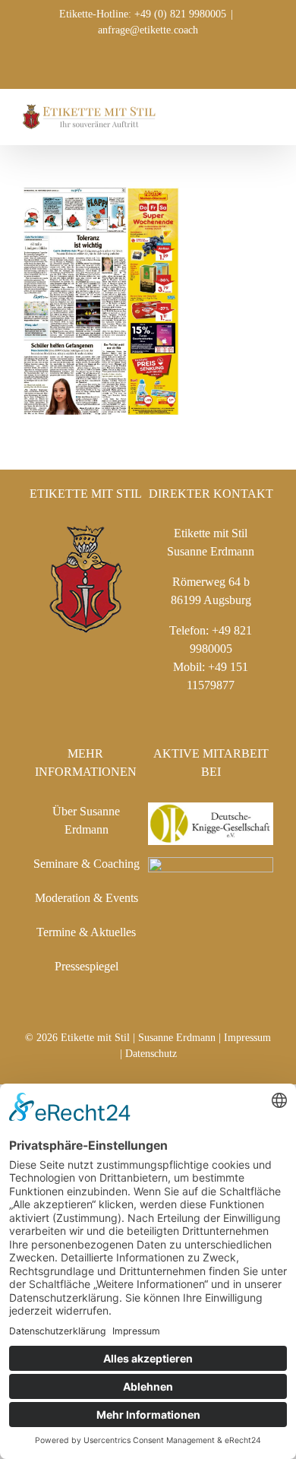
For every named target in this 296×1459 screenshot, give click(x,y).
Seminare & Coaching (86, 863)
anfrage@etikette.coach (148, 30)
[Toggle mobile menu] (267, 112)
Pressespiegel (86, 966)
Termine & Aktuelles (86, 932)
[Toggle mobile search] (240, 112)
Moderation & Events (86, 897)
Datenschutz (151, 1053)
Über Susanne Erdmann (86, 820)
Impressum (247, 1037)
